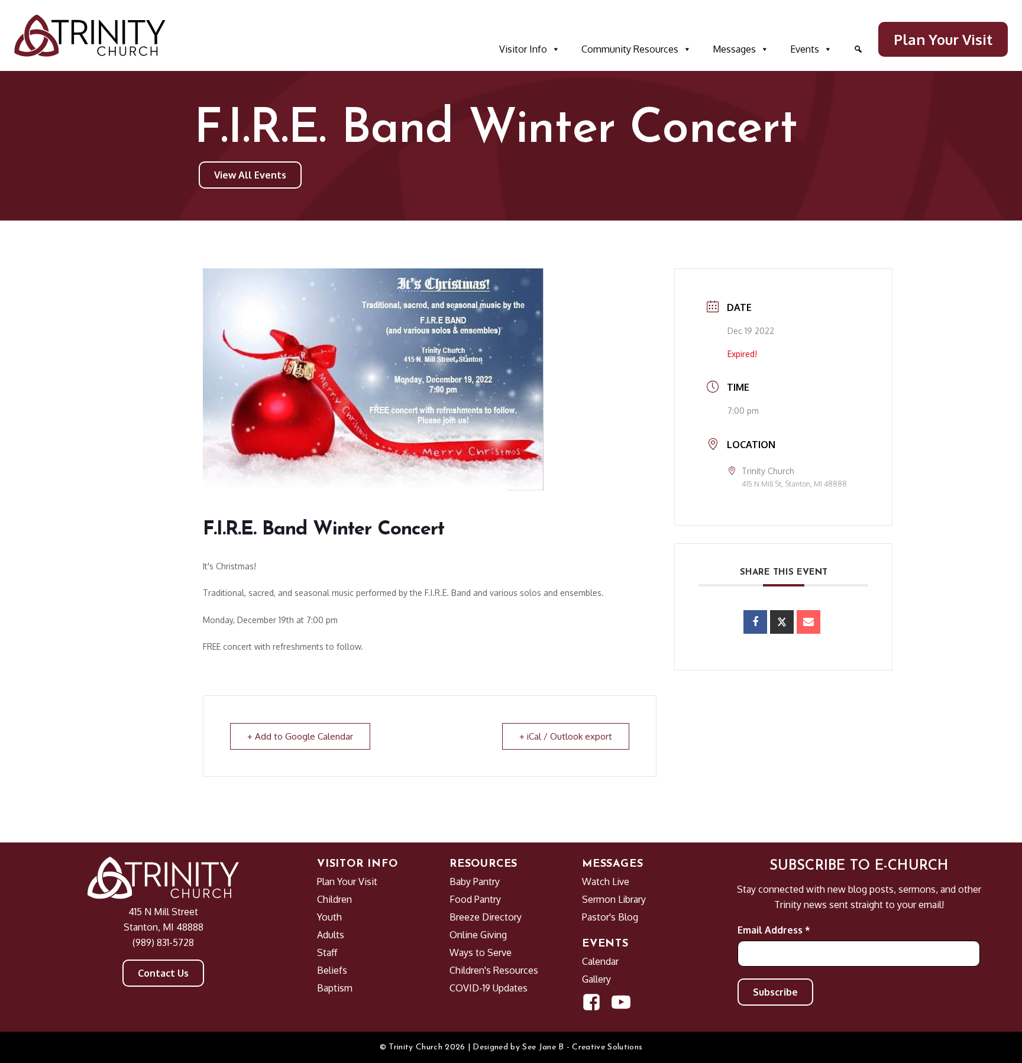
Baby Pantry (474, 881)
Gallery (596, 979)
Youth (329, 917)
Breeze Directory (485, 917)
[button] (858, 49)
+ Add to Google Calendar (300, 736)
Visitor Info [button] (523, 49)
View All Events (250, 175)
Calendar (600, 961)
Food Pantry (475, 899)
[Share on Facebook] (755, 622)
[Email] (808, 622)
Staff (327, 952)
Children (334, 899)
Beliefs (332, 970)
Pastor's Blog (610, 917)
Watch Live (605, 881)
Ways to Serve (480, 952)
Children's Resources (493, 970)
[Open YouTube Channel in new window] (621, 1002)
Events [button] (804, 49)
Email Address (774, 930)
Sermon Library (614, 899)
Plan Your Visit (943, 39)
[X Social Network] (782, 622)
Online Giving (478, 935)
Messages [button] (734, 49)
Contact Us (163, 973)
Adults (330, 935)
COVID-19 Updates (488, 988)
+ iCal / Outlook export (565, 736)
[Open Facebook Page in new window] (591, 1002)
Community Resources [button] (629, 49)
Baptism (334, 988)
